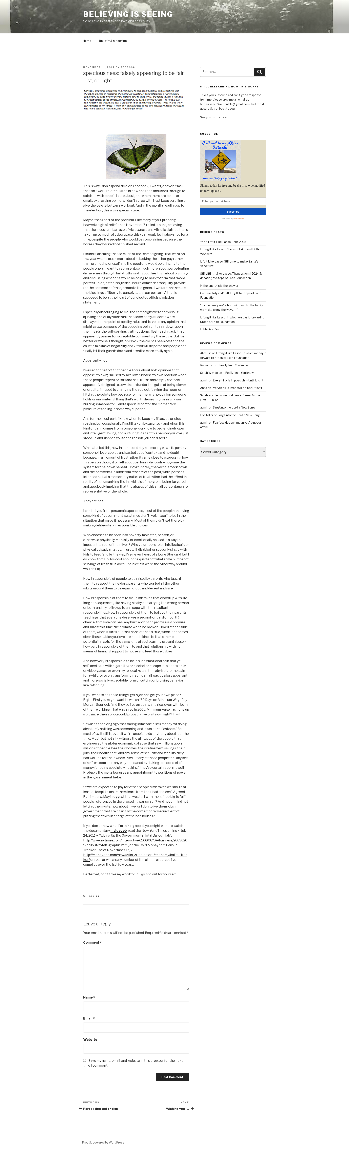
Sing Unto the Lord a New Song (234, 407)
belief (94, 896)
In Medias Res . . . (211, 329)
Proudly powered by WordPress (103, 1142)
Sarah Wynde (209, 372)
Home (87, 40)
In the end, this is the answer (219, 285)
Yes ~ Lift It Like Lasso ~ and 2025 (223, 242)
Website (90, 1040)
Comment (92, 942)
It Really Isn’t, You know (232, 365)
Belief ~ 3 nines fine (113, 40)
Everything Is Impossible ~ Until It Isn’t (238, 380)
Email (89, 1018)
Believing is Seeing (128, 14)
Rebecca (128, 67)
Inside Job (118, 831)
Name (89, 997)
